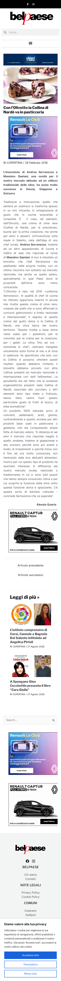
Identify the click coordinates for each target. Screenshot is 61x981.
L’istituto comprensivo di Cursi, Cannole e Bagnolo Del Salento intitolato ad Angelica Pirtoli (28, 636)
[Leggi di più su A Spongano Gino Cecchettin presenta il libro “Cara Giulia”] (30, 665)
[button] (30, 43)
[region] (30, 950)
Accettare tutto (30, 955)
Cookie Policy (30, 896)
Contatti (30, 879)
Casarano (30, 910)
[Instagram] (33, 861)
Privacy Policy (31, 892)
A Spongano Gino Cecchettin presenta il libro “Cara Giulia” (30, 685)
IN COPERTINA (12, 162)
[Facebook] (27, 861)
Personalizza (31, 964)
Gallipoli (30, 915)
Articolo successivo (30, 575)
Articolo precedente (30, 565)
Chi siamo (30, 874)
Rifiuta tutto (30, 973)
